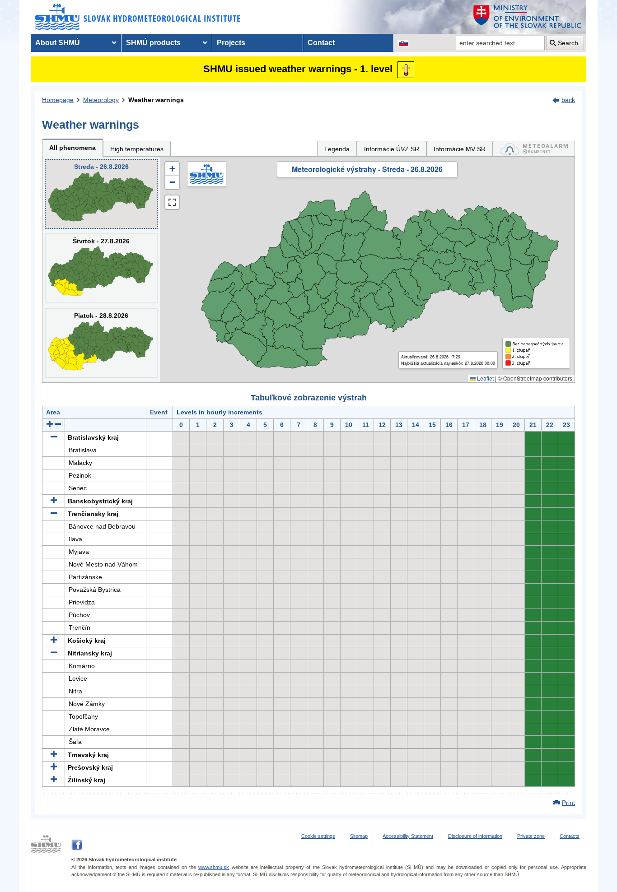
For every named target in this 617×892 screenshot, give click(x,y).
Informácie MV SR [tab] (460, 149)
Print (568, 802)
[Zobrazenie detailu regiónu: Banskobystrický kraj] (54, 501)
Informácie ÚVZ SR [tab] (391, 149)
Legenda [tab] (337, 149)
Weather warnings (156, 99)
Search (568, 42)
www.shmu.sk (213, 867)
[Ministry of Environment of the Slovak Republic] (527, 17)
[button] (172, 169)
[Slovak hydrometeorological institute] (137, 17)
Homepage (58, 99)
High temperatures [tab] (137, 149)
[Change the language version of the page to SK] (403, 43)
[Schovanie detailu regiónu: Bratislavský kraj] (54, 437)
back (568, 99)
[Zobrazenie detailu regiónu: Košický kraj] (54, 640)
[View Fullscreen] (172, 202)
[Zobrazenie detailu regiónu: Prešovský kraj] (54, 767)
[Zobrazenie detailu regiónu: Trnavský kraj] (54, 754)
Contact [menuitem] (321, 42)
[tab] (534, 149)
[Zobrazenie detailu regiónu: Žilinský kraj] (54, 780)
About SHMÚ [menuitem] (57, 42)
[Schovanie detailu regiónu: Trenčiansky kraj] (54, 513)
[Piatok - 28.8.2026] (101, 343)
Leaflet (485, 378)
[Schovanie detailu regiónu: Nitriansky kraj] (54, 653)
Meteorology (101, 99)
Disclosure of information (475, 836)
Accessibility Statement (408, 836)
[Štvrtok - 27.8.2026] (101, 268)
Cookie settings (318, 836)
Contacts (570, 836)
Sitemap (359, 836)
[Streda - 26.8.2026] (101, 194)
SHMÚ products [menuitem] (153, 42)
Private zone (531, 836)
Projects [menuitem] (231, 42)
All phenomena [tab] (72, 147)
